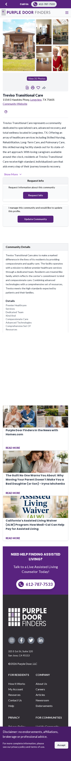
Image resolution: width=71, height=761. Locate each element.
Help (11, 705)
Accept (61, 745)
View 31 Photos (36, 78)
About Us (41, 683)
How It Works (16, 683)
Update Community (35, 219)
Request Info (35, 195)
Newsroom (42, 700)
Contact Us (15, 700)
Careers (40, 689)
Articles (40, 694)
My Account (15, 689)
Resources (14, 694)
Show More (11, 174)
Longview (36, 99)
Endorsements (44, 705)
